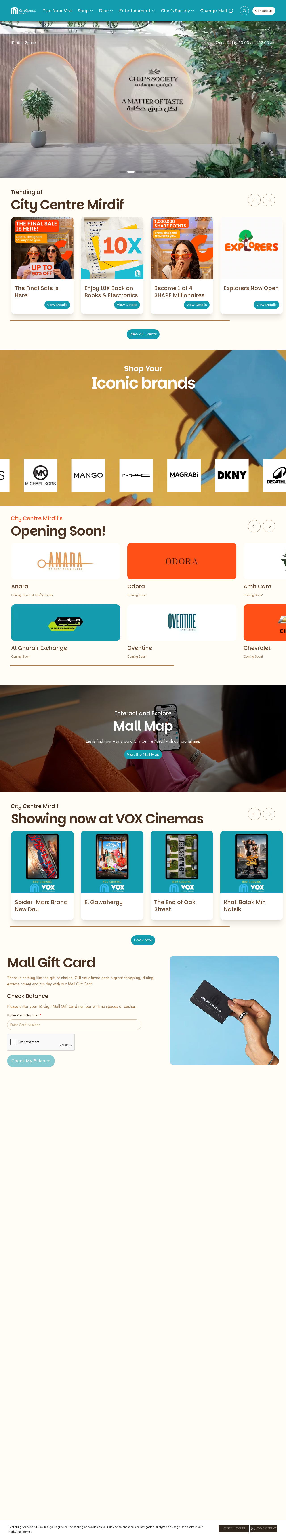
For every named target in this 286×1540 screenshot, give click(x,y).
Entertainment (135, 10)
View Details (57, 305)
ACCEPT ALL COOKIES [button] (233, 1528)
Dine (104, 10)
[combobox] (244, 10)
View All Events (143, 334)
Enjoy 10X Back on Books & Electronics (111, 291)
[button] (263, 1528)
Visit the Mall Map (143, 754)
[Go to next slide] (269, 200)
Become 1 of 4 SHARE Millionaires (179, 291)
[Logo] (23, 10)
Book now (143, 940)
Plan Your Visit (57, 10)
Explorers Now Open (251, 288)
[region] (143, 99)
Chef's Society (175, 10)
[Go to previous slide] (254, 200)
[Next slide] (262, 99)
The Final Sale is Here (36, 291)
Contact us (264, 11)
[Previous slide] (23, 99)
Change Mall (213, 10)
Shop (83, 10)
